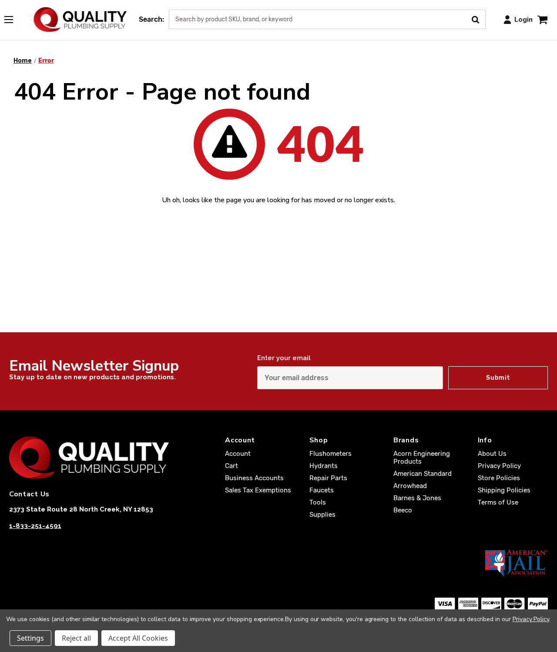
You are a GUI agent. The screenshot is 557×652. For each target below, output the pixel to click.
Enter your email (284, 358)
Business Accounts (254, 478)
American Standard (422, 474)
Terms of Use (498, 502)
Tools (317, 502)
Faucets (321, 490)
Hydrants (323, 466)
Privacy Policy (499, 466)
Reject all (76, 638)
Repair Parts (328, 478)
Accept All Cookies (138, 638)
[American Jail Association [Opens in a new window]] (278, 563)
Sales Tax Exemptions (258, 490)
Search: (151, 19)
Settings (30, 638)
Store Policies (499, 478)
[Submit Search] (478, 18)
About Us (492, 454)
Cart (231, 466)
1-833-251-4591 (35, 526)
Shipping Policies (504, 490)
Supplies (322, 514)
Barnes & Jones (417, 498)
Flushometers (330, 454)
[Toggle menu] (13, 18)
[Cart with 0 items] (542, 19)
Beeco (402, 510)
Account (238, 454)
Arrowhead (410, 486)
